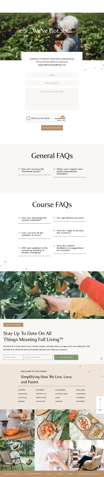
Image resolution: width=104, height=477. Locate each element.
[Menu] (10, 6)
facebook (80, 397)
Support (59, 401)
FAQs (57, 397)
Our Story (40, 401)
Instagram (81, 394)
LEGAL (49, 473)
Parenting (22, 394)
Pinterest (80, 401)
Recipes (21, 401)
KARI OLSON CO (89, 473)
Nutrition (22, 397)
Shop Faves (41, 397)
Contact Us (41, 394)
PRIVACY (60, 473)
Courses (60, 390)
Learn (21, 390)
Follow (80, 390)
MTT (98, 473)
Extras (40, 390)
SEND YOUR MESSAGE (52, 128)
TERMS (70, 473)
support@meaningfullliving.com (52, 64)
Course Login (61, 394)
